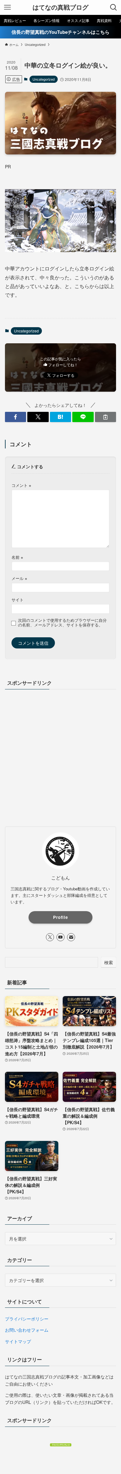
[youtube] (60, 937)
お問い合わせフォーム (26, 1330)
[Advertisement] (60, 757)
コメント (21, 485)
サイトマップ (18, 1341)
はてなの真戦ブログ (60, 7)
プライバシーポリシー (26, 1319)
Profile (60, 917)
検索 (108, 962)
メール (19, 578)
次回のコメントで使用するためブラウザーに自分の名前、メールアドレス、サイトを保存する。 (62, 622)
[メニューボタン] (7, 7)
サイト (17, 600)
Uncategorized (44, 79)
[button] (15, 417)
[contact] (71, 937)
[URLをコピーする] (105, 417)
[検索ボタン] (113, 7)
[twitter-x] (50, 937)
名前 (17, 557)
